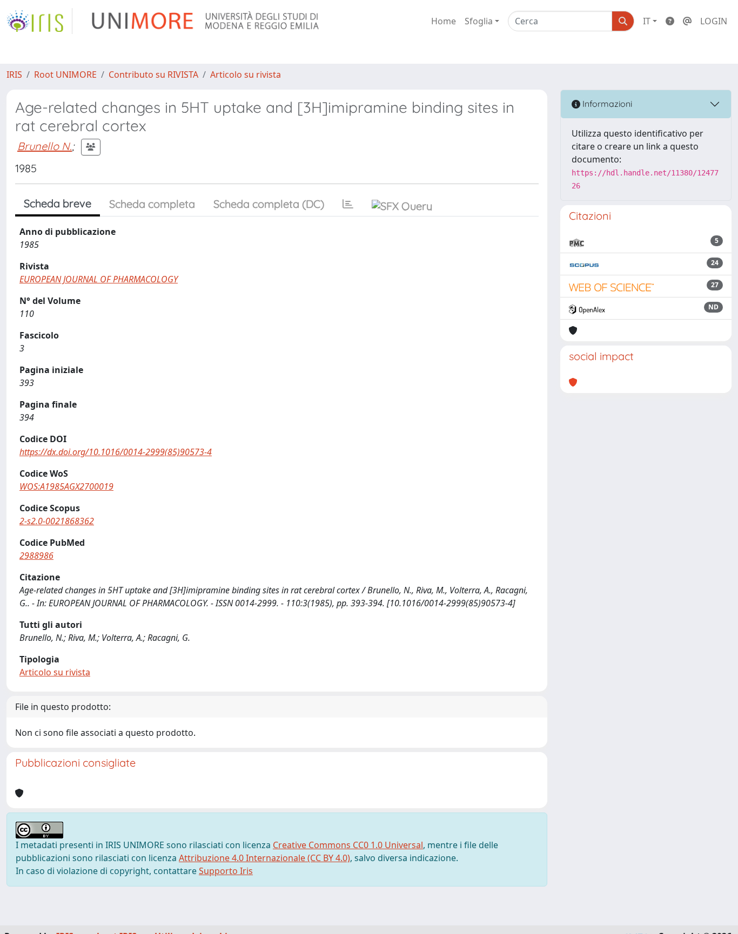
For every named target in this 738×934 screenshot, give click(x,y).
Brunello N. (44, 146)
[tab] (348, 204)
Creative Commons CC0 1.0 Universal (348, 845)
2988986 (36, 555)
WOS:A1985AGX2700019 (66, 486)
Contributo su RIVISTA (153, 74)
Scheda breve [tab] (57, 203)
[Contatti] (687, 21)
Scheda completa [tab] (152, 204)
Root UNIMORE (65, 74)
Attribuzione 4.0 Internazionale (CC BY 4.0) (264, 858)
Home (443, 21)
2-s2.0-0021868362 (56, 521)
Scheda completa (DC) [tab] (268, 204)
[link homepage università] (206, 21)
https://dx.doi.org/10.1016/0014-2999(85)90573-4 (115, 452)
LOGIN (713, 21)
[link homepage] (39, 21)
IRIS (14, 74)
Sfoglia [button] (479, 21)
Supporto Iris (226, 871)
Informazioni (606, 103)
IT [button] (646, 21)
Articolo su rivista (245, 74)
